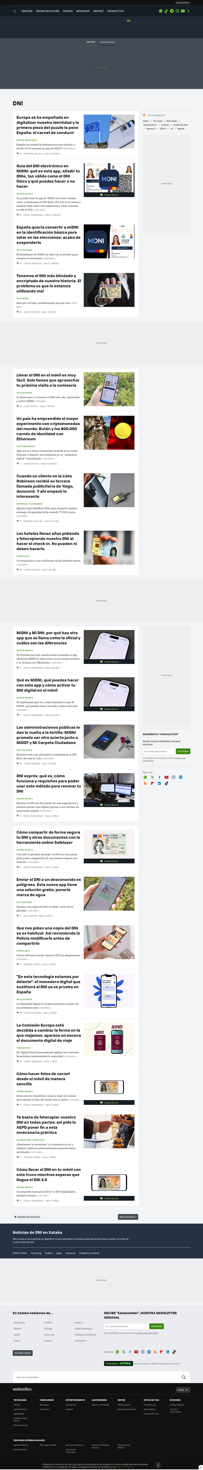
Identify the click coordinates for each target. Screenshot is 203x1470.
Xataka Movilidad (26, 140)
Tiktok (166, 11)
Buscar (184, 1377)
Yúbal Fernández (33, 214)
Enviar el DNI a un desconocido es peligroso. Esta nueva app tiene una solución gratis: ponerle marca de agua (48, 886)
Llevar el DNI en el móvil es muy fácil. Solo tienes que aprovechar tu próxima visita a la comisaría (48, 380)
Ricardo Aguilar (32, 521)
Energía (48, 1328)
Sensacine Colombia (71, 1450)
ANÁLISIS (27, 11)
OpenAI (180, 128)
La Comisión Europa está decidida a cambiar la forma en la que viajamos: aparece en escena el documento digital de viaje (48, 1032)
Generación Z (150, 124)
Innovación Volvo (107, 42)
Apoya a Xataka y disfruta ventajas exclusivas (156, 1363)
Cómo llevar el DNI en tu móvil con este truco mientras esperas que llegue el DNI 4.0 (48, 1174)
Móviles (18, 1328)
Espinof (69, 1409)
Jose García (31, 406)
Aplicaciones (24, 250)
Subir (181, 1389)
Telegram (172, 11)
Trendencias (150, 1404)
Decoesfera (149, 1409)
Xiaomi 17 (151, 128)
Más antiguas (128, 1216)
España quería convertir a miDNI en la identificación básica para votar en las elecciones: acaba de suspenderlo (48, 234)
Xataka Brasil (20, 1449)
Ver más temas (22, 1352)
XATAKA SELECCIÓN (47, 11)
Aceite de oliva (181, 124)
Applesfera (19, 1413)
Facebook (159, 776)
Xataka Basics (24, 193)
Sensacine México (75, 1444)
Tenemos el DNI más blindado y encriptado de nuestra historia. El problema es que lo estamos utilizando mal (48, 283)
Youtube (183, 11)
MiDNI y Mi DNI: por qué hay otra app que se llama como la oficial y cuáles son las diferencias (48, 638)
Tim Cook (157, 120)
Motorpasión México (124, 1446)
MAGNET (98, 11)
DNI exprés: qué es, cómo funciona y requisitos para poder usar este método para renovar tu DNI (48, 783)
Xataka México (21, 1444)
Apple (59, 1252)
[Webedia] (182, 2)
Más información (125, 1466)
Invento (165, 124)
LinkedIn (159, 782)
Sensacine (71, 1404)
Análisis (48, 1252)
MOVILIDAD (83, 11)
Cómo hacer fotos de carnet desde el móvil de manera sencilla (43, 1078)
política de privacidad (147, 1332)
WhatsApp (161, 11)
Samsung (70, 1252)
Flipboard (152, 782)
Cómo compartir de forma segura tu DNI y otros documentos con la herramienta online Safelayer (48, 837)
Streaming (36, 1252)
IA (172, 128)
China (145, 120)
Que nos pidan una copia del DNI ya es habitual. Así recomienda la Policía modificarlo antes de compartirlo (48, 935)
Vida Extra (45, 1409)
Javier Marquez (33, 263)
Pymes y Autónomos (175, 1410)
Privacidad (22, 556)
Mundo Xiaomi (21, 1425)
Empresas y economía (29, 504)
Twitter (188, 11)
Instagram (177, 11)
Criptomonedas (25, 446)
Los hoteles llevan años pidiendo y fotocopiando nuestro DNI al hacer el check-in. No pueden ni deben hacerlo (47, 540)
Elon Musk (172, 120)
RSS (145, 782)
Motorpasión (124, 1404)
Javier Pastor (32, 311)
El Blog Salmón (177, 1404)
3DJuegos (44, 1404)
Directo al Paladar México (100, 1446)
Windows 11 (80, 1340)
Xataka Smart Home (20, 1419)
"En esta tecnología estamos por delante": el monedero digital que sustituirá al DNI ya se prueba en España (48, 984)
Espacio (79, 1322)
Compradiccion (151, 1413)
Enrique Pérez (31, 964)
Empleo (48, 1340)
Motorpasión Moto (127, 1409)
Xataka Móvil (20, 1409)
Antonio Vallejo (33, 153)
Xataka (17, 1404)
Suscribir (183, 751)
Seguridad (22, 298)
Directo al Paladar (100, 1404)
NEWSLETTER (116, 11)
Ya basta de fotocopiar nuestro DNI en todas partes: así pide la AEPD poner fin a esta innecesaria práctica (46, 1124)
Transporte (23, 1048)
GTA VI (163, 128)
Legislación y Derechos (30, 1140)
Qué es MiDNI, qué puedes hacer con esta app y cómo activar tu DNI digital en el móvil (47, 685)
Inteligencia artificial (89, 1252)
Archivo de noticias (28, 1216)
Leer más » (69, 148)
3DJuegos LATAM (48, 1444)
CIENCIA (68, 11)
